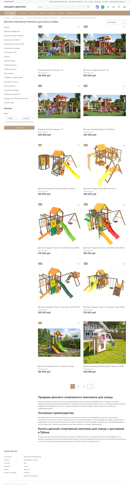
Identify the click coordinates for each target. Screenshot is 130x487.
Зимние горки (9, 103)
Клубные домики (10, 69)
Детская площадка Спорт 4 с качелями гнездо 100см (58, 248)
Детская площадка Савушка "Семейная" (99, 129)
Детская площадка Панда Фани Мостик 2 (99, 188)
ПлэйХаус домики (10, 65)
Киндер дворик (18, 18)
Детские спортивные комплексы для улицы (42, 18)
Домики (7, 56)
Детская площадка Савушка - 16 (95, 70)
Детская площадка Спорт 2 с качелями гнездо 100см (104, 248)
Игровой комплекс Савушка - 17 (50, 129)
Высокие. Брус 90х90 (11, 40)
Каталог (12, 13)
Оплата (91, 1)
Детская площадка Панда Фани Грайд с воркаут (56, 188)
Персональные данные (117, 1)
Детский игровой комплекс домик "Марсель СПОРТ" (104, 366)
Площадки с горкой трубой (13, 77)
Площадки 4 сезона (11, 82)
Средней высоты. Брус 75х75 (14, 44)
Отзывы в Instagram (73, 13)
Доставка (98, 1)
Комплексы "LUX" (10, 52)
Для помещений (9, 86)
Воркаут (7, 27)
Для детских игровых (11, 90)
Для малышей (9, 73)
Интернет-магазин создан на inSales (15, 484)
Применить (19, 128)
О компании (23, 13)
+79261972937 (9, 1)
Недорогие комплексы (12, 94)
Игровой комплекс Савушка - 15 (50, 70)
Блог (85, 1)
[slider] (6, 121)
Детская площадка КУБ (12, 31)
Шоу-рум (43, 13)
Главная (6, 18)
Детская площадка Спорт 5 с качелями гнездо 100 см (59, 307)
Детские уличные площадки (14, 35)
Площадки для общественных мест (16, 98)
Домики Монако (9, 61)
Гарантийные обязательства (58, 1)
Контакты (105, 1)
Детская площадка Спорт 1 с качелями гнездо (56, 366)
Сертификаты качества (76, 1)
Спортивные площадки (12, 48)
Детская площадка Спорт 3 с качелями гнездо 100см (104, 307)
